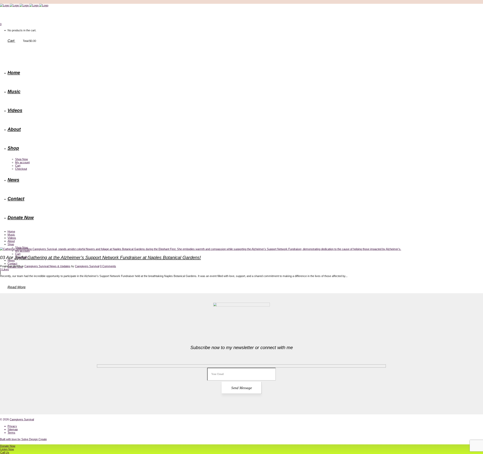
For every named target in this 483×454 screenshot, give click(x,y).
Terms (11, 432)
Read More (17, 287)
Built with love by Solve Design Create (23, 439)
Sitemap (13, 429)
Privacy (12, 426)
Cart (11, 41)
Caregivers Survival (87, 266)
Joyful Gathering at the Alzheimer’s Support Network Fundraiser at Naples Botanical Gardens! (107, 257)
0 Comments (108, 266)
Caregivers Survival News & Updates (47, 266)
